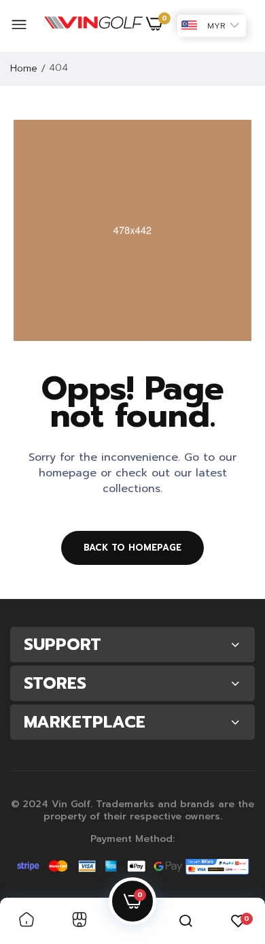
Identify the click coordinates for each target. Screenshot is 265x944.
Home (23, 68)
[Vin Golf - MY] (93, 25)
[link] (26, 920)
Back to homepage (132, 547)
